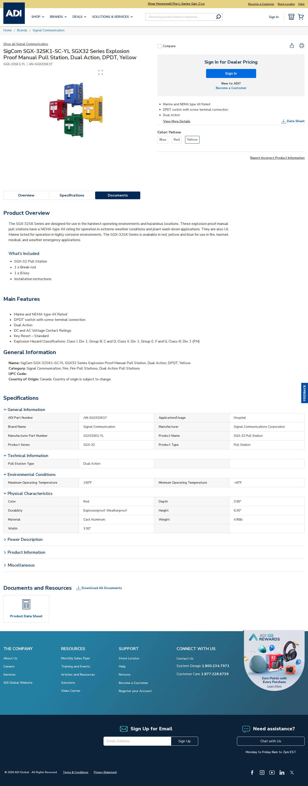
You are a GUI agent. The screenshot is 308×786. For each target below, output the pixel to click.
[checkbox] (159, 46)
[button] (304, 393)
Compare (169, 46)
